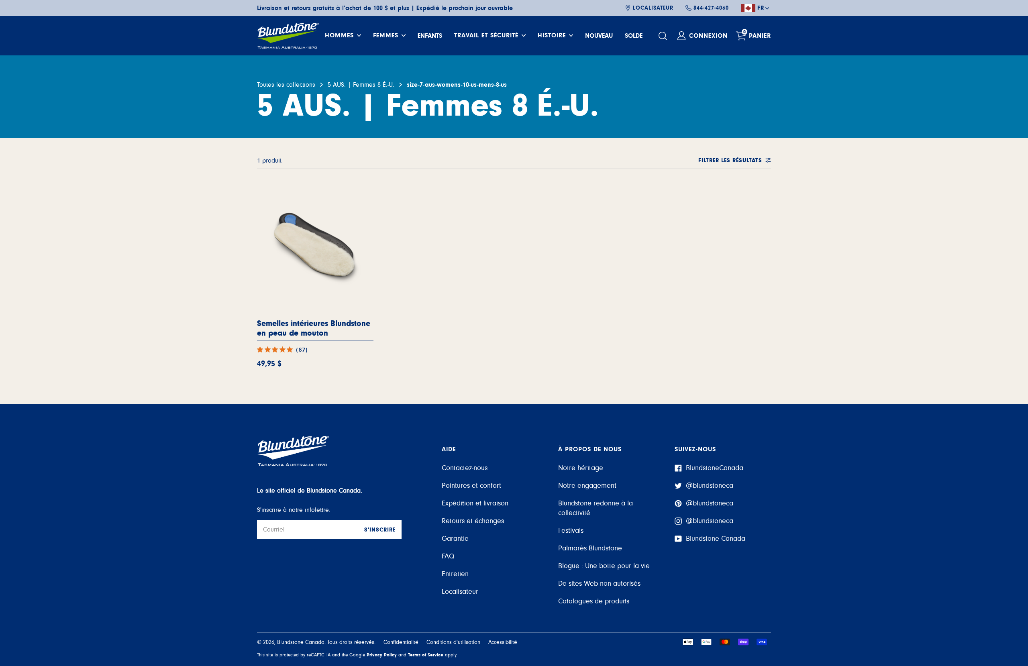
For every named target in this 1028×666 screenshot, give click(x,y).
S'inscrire (380, 530)
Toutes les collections (286, 84)
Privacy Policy (382, 654)
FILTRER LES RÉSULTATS (730, 160)
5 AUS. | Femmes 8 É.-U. (361, 84)
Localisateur (653, 8)
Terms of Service (425, 654)
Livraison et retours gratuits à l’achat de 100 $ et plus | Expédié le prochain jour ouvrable (385, 8)
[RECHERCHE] (664, 36)
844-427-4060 (711, 8)
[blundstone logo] (288, 36)
